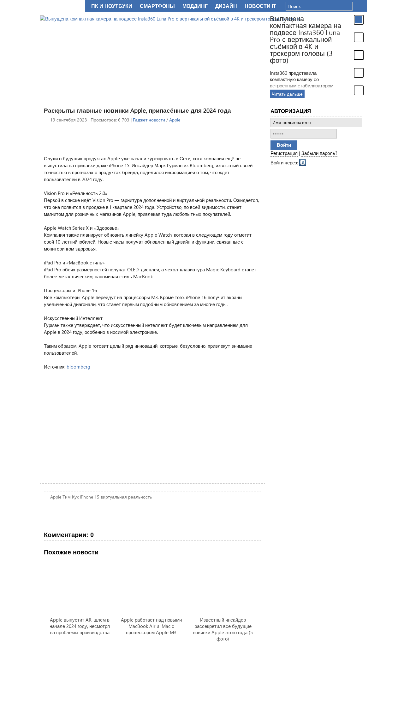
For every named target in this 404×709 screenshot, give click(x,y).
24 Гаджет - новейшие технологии (61, 6)
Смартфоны (157, 6)
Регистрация (284, 153)
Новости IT (260, 6)
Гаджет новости (149, 120)
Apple (174, 120)
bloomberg (78, 366)
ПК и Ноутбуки (111, 6)
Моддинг (195, 6)
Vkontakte (303, 162)
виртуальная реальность (126, 497)
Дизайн (226, 6)
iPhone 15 (89, 497)
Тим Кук (70, 497)
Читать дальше (287, 94)
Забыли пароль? (319, 153)
